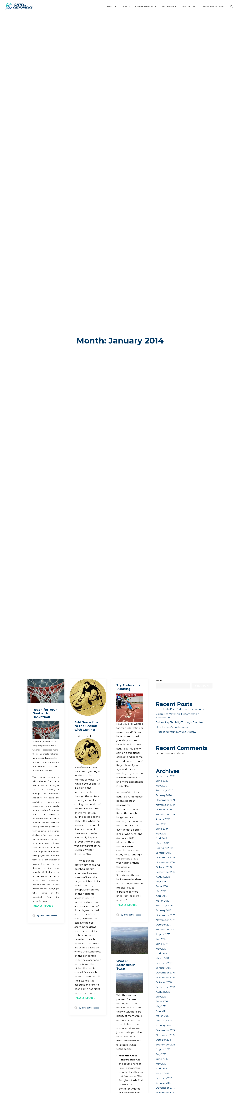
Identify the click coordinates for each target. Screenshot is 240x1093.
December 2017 (165, 915)
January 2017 (163, 968)
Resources (168, 6)
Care (124, 6)
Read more (43, 905)
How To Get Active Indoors (172, 727)
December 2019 (165, 800)
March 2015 (162, 1073)
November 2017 (165, 920)
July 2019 (161, 824)
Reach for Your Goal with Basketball (44, 713)
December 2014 (165, 1087)
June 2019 (162, 828)
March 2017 (162, 958)
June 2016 (162, 1001)
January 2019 (163, 852)
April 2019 (161, 838)
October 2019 (164, 809)
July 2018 (161, 881)
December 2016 (165, 972)
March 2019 (162, 843)
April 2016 (161, 1011)
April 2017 (161, 953)
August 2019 (163, 819)
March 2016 (162, 1015)
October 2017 (164, 924)
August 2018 (163, 876)
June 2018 (162, 886)
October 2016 (164, 982)
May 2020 (161, 785)
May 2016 (161, 1006)
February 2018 (164, 905)
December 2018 (165, 857)
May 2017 (161, 948)
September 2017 (165, 929)
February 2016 (164, 1020)
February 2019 (164, 848)
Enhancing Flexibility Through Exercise (179, 722)
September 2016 (166, 987)
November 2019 (165, 804)
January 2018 (163, 910)
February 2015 (164, 1078)
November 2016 (165, 977)
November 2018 (165, 862)
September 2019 (166, 814)
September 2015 (165, 1044)
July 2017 (161, 939)
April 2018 (161, 896)
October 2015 (164, 1039)
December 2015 (165, 1030)
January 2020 (164, 795)
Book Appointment (213, 6)
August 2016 (163, 991)
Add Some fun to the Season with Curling (86, 726)
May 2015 (161, 1063)
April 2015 (161, 1068)
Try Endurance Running (128, 687)
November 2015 (165, 1035)
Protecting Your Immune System (176, 731)
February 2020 (164, 790)
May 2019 (161, 833)
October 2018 (164, 867)
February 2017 (164, 963)
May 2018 (161, 891)
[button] (46, 691)
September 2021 (165, 776)
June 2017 (162, 943)
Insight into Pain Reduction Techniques (180, 709)
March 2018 (162, 900)
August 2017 (163, 934)
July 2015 (161, 1054)
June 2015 (162, 1059)
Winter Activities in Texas (125, 964)
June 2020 (162, 780)
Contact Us (188, 6)
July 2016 (161, 996)
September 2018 (166, 872)
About (110, 6)
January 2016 (163, 1025)
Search (160, 680)
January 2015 (163, 1083)
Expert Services (144, 6)
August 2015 (163, 1049)
